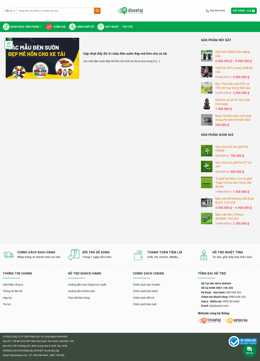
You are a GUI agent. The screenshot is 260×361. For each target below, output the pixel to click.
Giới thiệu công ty (13, 284)
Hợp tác (7, 297)
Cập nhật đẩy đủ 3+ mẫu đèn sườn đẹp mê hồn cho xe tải (125, 53)
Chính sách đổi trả (143, 297)
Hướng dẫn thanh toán (81, 291)
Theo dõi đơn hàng (79, 297)
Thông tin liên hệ (12, 291)
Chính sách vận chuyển (146, 284)
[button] (244, 11)
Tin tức (127, 26)
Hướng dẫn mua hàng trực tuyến (87, 284)
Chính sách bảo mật (144, 304)
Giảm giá (59, 26)
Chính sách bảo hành (145, 291)
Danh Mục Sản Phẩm (24, 26)
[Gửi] (97, 11)
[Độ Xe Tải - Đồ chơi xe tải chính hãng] (130, 11)
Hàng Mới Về (85, 26)
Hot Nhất (112, 26)
